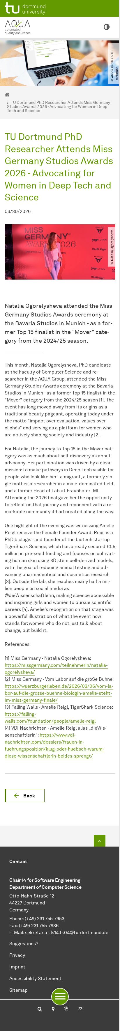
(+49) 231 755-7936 (39, 925)
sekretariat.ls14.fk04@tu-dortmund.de (66, 932)
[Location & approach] (53, 1009)
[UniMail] (80, 1009)
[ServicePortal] (66, 1009)
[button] (25, 795)
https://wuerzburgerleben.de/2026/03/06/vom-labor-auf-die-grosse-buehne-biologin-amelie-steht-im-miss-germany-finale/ (59, 693)
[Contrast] (106, 27)
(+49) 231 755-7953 (44, 918)
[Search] (40, 1009)
